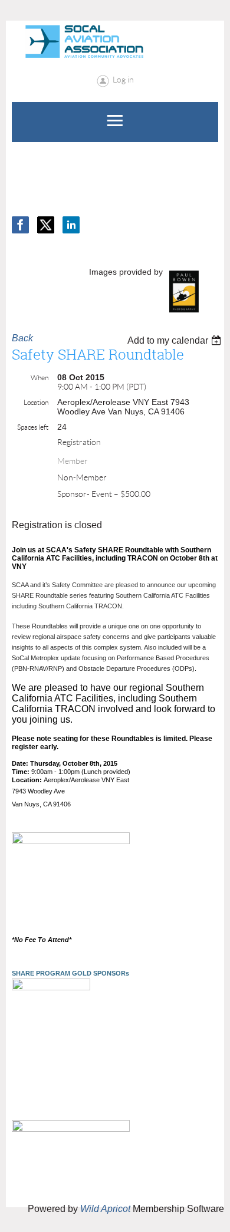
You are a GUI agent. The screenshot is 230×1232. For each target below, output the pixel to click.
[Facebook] (20, 224)
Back (22, 338)
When (39, 377)
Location (36, 402)
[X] (45, 224)
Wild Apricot (105, 1209)
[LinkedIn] (71, 224)
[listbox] (175, 340)
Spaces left (32, 427)
